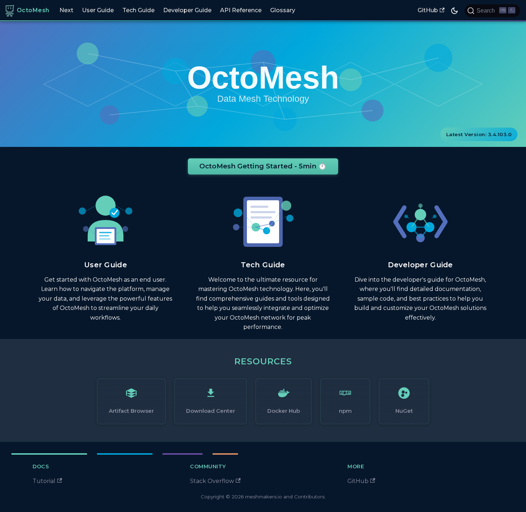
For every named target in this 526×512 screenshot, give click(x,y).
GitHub (428, 10)
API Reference (241, 10)
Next (66, 10)
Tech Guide (138, 10)
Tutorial (44, 481)
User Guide (98, 10)
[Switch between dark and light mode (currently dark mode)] (454, 10)
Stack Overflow (212, 481)
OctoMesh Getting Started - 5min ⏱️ (263, 166)
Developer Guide (187, 10)
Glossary (282, 10)
